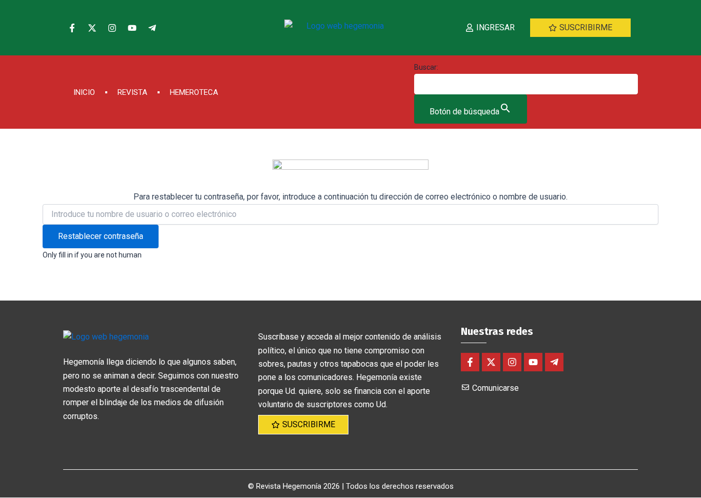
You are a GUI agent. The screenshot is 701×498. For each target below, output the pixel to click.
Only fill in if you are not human (92, 255)
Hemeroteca (194, 92)
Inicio (84, 92)
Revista (132, 92)
